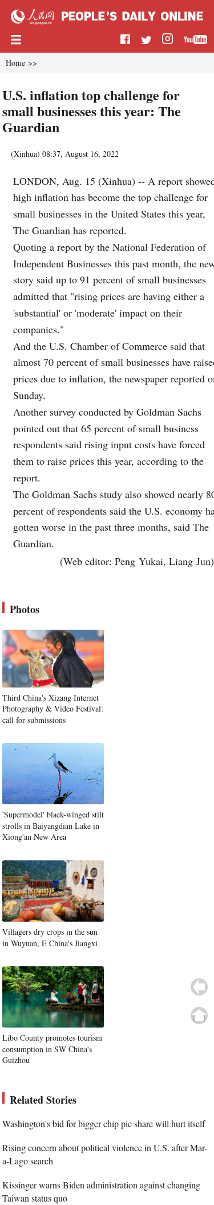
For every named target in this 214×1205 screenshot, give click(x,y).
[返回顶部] (199, 1015)
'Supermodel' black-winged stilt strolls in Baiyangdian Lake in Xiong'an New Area (53, 825)
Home (15, 62)
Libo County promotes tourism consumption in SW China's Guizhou (52, 1048)
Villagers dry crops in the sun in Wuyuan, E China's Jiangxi (50, 937)
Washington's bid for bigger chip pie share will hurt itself (103, 1123)
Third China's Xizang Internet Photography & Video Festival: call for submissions (52, 708)
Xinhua (25, 153)
